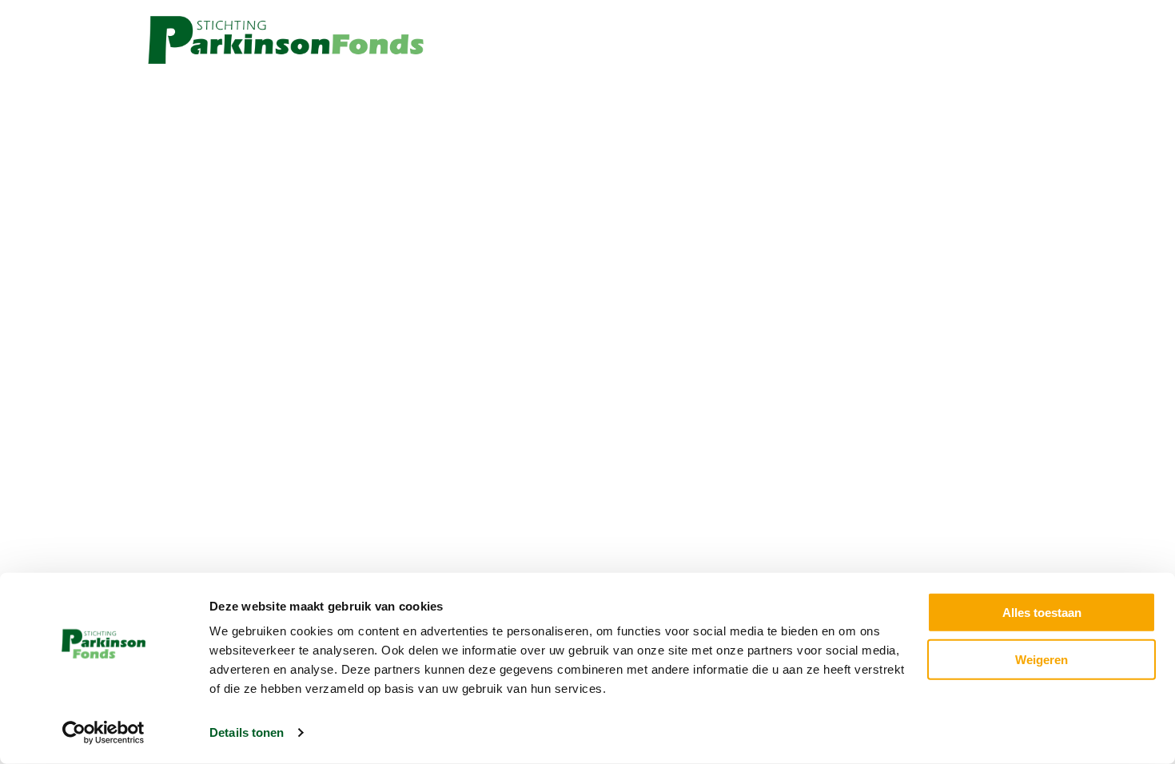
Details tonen (246, 732)
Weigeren (1041, 659)
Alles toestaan (1041, 612)
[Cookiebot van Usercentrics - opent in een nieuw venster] (103, 733)
